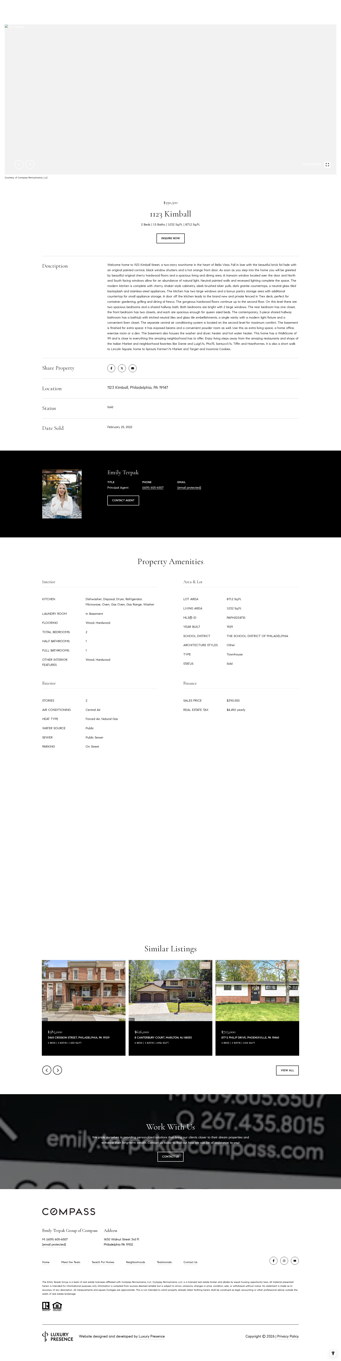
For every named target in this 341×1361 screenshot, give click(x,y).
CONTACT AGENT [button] (123, 500)
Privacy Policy (288, 1336)
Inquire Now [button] (170, 238)
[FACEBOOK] (273, 1261)
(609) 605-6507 (153, 487)
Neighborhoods (135, 1262)
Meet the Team (70, 1262)
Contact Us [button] (170, 1156)
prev (19, 164)
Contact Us (190, 1262)
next (29, 164)
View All (287, 1070)
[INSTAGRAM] (284, 1261)
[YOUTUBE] (295, 1261)
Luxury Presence (152, 1336)
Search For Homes (103, 1262)
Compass (157, 1281)
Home (46, 1262)
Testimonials (164, 1262)
